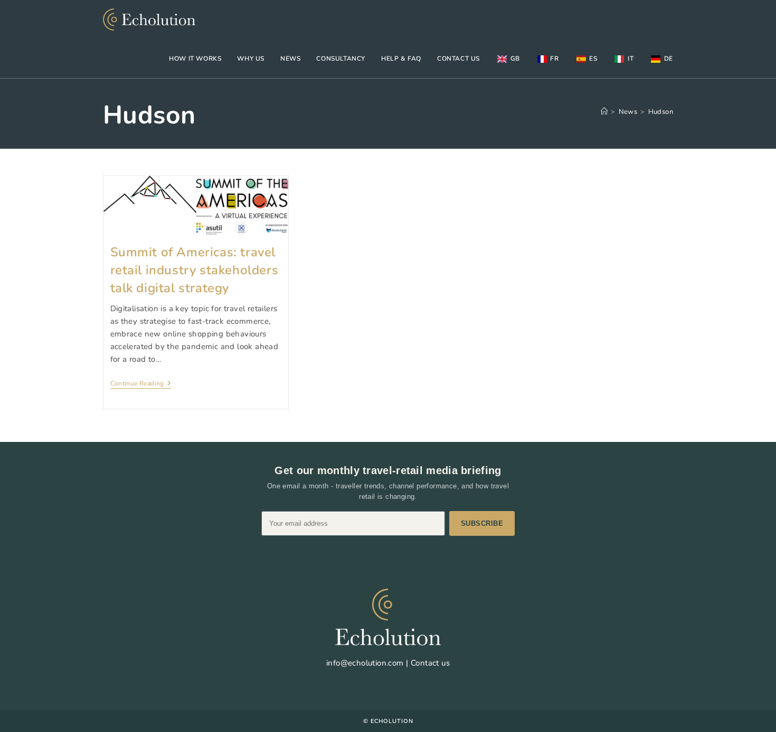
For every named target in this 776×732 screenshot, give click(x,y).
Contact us (430, 663)
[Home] (604, 112)
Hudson (660, 112)
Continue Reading (141, 384)
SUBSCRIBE (482, 523)
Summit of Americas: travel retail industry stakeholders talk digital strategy (194, 270)
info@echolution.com (365, 663)
